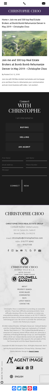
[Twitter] (26, 250)
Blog (24, 298)
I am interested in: (24, 118)
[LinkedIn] (17, 250)
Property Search (24, 289)
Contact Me (24, 304)
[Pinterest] (35, 250)
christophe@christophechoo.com (27, 238)
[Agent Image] (24, 362)
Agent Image (34, 351)
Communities (24, 295)
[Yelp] (31, 250)
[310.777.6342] (24, 3)
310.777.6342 (27, 241)
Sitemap (38, 348)
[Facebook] (8, 250)
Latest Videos (24, 301)
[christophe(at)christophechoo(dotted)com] (43, 3)
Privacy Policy (29, 348)
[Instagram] (12, 250)
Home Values (24, 292)
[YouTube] (21, 250)
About (24, 286)
